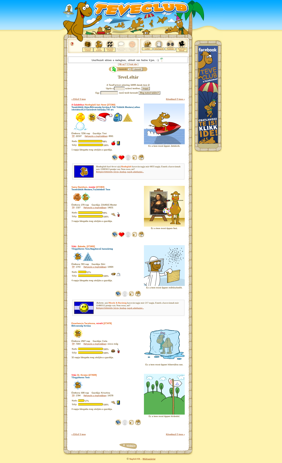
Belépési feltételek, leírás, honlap (111, 172)
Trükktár (170, 49)
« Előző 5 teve (78, 99)
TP (73, 136)
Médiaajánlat (149, 459)
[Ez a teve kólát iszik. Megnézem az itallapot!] (118, 216)
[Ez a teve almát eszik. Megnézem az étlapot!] (113, 145)
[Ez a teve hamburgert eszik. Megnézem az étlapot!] (113, 352)
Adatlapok (158, 49)
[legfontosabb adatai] (141, 159)
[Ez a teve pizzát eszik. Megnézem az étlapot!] (113, 216)
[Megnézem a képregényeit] (135, 159)
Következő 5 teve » (175, 99)
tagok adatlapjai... (135, 172)
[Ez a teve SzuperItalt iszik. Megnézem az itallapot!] (118, 145)
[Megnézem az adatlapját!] (121, 159)
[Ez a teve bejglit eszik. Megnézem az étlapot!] (113, 275)
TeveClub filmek (182, 50)
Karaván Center (110, 50)
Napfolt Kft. (135, 459)
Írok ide (133, 64)
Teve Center (99, 50)
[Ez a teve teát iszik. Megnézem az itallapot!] (118, 275)
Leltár (147, 49)
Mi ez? (122, 64)
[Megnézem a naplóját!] (115, 159)
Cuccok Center (88, 50)
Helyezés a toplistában (96, 136)
